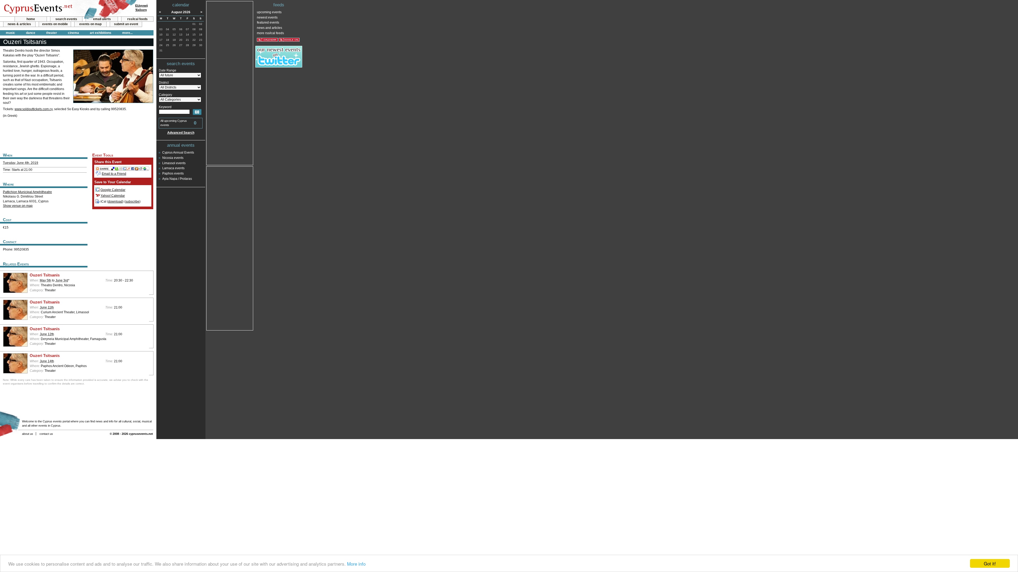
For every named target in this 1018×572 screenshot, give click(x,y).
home (31, 19)
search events (66, 19)
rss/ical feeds (137, 19)
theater (51, 33)
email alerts (102, 19)
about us (27, 433)
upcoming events (269, 12)
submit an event (126, 24)
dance (30, 33)
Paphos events (173, 173)
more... (127, 33)
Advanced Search (180, 133)
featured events (268, 22)
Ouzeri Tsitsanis (45, 275)
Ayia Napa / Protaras (177, 179)
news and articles (269, 28)
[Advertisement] (77, 134)
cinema (73, 33)
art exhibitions (100, 33)
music (10, 33)
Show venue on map (18, 206)
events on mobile (55, 24)
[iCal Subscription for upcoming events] (267, 40)
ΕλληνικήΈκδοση (141, 7)
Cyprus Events (37, 8)
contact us (46, 433)
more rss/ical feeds (270, 33)
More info (356, 563)
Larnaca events (173, 168)
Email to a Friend (114, 174)
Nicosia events (172, 158)
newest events (267, 17)
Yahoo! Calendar (112, 196)
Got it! (990, 563)
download (115, 201)
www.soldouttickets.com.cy (33, 109)
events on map (90, 24)
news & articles (19, 24)
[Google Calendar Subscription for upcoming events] (289, 40)
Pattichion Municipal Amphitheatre (27, 192)
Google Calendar (112, 190)
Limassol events (174, 163)
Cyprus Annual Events (178, 152)
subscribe (132, 201)
